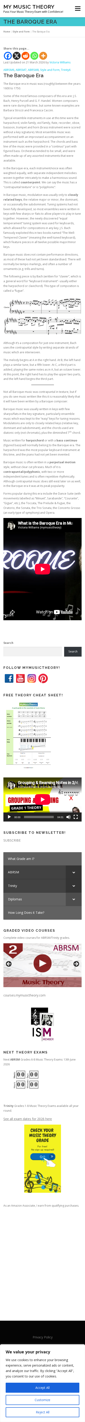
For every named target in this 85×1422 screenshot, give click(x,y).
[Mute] (68, 817)
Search (8, 643)
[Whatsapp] (34, 56)
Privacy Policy (43, 1337)
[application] (42, 799)
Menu (77, 8)
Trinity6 (65, 70)
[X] (17, 56)
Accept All (42, 1387)
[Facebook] (8, 56)
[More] (43, 56)
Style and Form (21, 31)
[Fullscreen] (75, 817)
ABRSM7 (21, 70)
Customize (42, 1400)
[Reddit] (25, 56)
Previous (9, 964)
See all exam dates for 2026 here (27, 1119)
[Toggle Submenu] (74, 872)
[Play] (9, 817)
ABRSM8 (33, 70)
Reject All (42, 1412)
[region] (42, 1383)
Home (6, 31)
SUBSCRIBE (12, 840)
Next (76, 964)
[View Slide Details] (42, 965)
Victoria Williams (59, 62)
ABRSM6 (8, 70)
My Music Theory (29, 7)
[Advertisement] (42, 1259)
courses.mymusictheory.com (24, 995)
